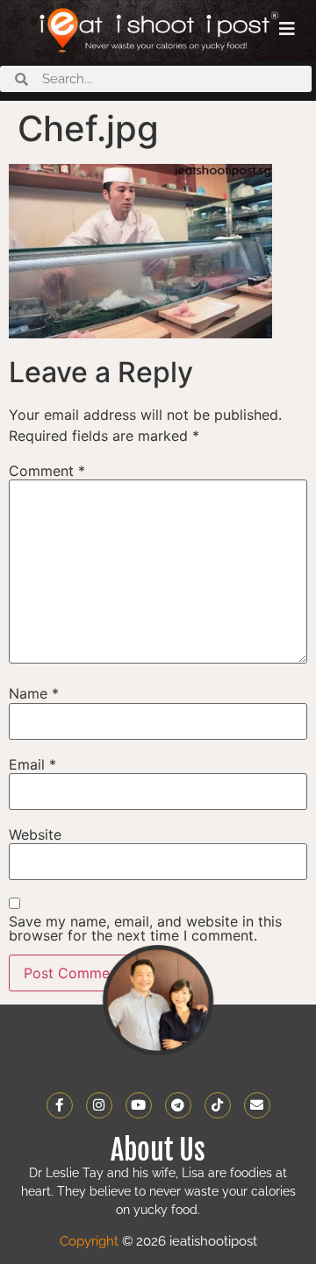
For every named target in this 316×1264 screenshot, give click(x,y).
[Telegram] (178, 1105)
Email (32, 764)
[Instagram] (99, 1105)
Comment (47, 471)
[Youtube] (139, 1105)
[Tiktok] (218, 1105)
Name (34, 693)
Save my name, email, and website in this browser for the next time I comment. (145, 928)
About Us (158, 1150)
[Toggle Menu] (287, 29)
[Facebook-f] (60, 1105)
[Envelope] (257, 1105)
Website (35, 834)
